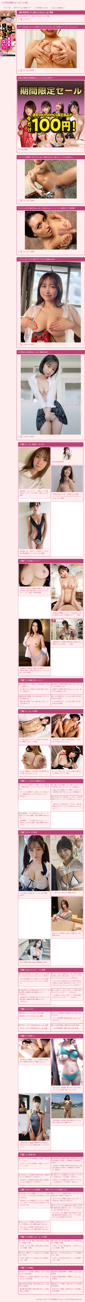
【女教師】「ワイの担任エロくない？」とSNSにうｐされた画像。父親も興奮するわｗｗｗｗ (34, 822)
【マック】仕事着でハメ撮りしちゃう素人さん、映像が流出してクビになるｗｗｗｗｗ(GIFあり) (34, 794)
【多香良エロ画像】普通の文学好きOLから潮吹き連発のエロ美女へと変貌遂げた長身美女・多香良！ (67, 1167)
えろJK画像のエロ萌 (40, 8)
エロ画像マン (30, 1036)
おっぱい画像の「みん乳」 (35, 444)
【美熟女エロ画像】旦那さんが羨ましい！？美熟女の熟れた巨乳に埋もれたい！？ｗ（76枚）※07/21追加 (34, 670)
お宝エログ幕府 (29, 344)
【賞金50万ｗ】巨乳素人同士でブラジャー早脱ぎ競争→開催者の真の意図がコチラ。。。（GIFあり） (34, 999)
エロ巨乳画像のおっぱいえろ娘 (15, 3)
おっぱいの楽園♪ (29, 70)
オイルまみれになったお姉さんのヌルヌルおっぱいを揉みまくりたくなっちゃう (48, 27)
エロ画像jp (29, 1268)
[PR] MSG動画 (23, 149)
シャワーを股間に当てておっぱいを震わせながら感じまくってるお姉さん (45, 157)
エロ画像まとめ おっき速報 (36, 1237)
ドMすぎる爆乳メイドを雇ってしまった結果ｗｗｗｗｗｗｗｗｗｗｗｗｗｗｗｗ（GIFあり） (34, 981)
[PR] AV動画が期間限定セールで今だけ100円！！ (36, 78)
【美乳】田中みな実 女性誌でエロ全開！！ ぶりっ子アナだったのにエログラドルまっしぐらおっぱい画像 (67, 496)
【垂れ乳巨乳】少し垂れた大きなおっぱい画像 (35, 12)
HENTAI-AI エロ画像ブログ (22, 8)
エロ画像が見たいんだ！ (34, 680)
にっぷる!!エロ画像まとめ (34, 781)
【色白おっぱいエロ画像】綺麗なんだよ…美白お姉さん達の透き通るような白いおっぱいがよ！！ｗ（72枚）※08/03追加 (34, 590)
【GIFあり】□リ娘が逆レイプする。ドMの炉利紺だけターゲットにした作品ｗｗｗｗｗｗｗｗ (66, 806)
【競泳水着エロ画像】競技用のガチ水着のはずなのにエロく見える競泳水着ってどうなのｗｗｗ (34, 1145)
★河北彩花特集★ (58, 462)
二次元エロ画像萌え (58, 8)
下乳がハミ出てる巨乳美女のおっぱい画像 (33, 1028)
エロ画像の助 (30, 1154)
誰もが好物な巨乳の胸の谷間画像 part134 (33, 962)
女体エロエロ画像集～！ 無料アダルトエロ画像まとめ (46, 1189)
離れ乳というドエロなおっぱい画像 (31, 1016)
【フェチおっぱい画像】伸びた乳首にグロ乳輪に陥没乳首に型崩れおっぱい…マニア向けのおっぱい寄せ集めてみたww (66, 1215)
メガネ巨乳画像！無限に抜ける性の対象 (65, 1028)
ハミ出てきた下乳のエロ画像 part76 (64, 892)
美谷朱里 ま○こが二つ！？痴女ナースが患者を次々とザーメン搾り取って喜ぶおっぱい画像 (34, 493)
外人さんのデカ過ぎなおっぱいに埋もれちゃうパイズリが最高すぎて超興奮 (46, 208)
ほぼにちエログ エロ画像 (35, 970)
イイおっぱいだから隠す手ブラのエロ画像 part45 (36, 259)
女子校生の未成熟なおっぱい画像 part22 (33, 352)
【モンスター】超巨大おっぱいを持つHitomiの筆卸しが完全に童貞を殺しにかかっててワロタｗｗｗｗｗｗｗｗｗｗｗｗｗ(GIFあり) (66, 983)
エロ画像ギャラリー (32, 561)
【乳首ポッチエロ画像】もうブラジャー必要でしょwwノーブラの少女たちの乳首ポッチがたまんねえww (34, 1203)
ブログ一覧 (6, 8)
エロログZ (27, 19)
